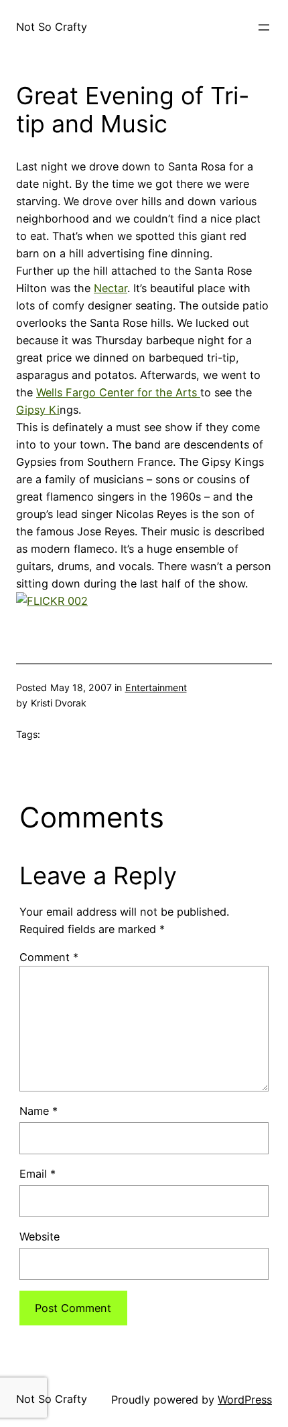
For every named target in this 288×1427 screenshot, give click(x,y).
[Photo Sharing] (52, 601)
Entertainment (156, 687)
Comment (48, 957)
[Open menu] (264, 27)
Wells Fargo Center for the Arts (118, 392)
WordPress (245, 1399)
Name (38, 1111)
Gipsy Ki (38, 409)
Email (37, 1173)
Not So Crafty (51, 26)
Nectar (110, 288)
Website (39, 1236)
